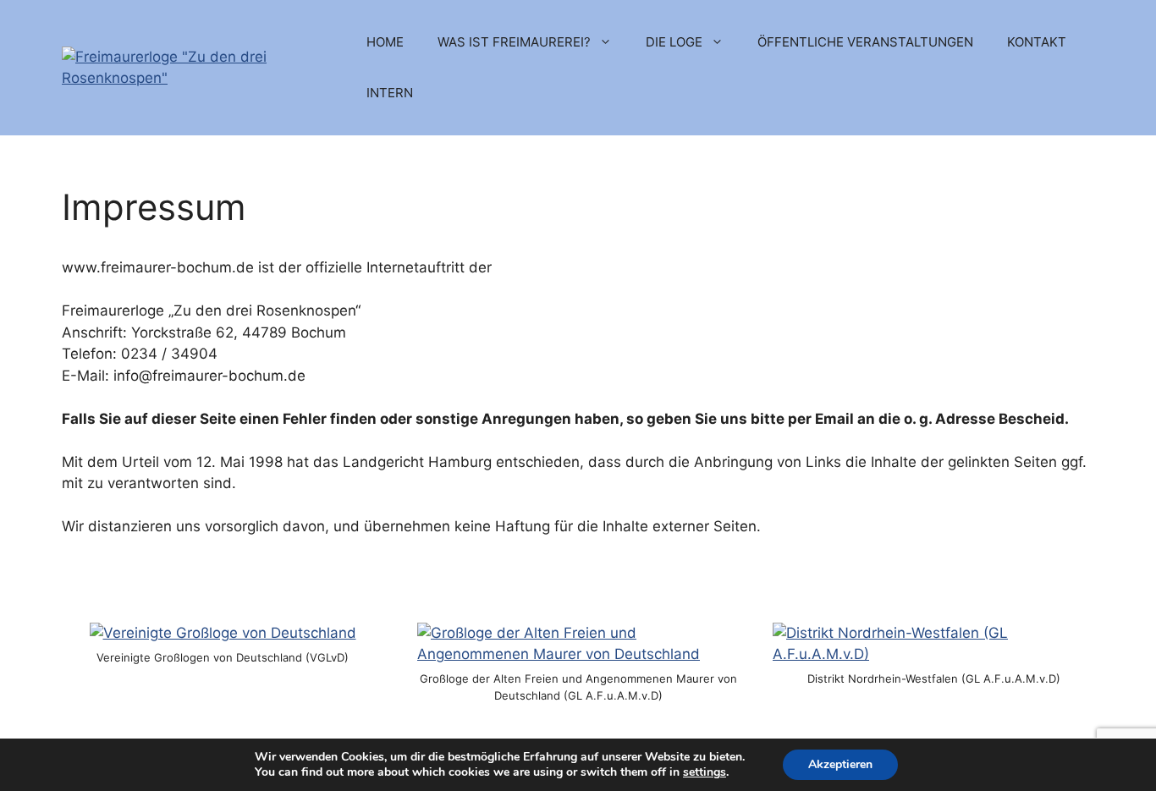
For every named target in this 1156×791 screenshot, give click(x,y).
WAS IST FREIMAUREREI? (514, 42)
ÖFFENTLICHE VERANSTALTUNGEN (865, 42)
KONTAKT (1036, 42)
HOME (385, 42)
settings (704, 772)
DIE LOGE (674, 42)
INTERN (389, 93)
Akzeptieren (840, 764)
